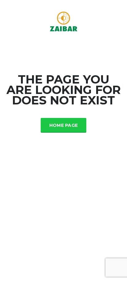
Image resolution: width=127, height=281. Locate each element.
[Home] (63, 21)
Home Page (63, 125)
